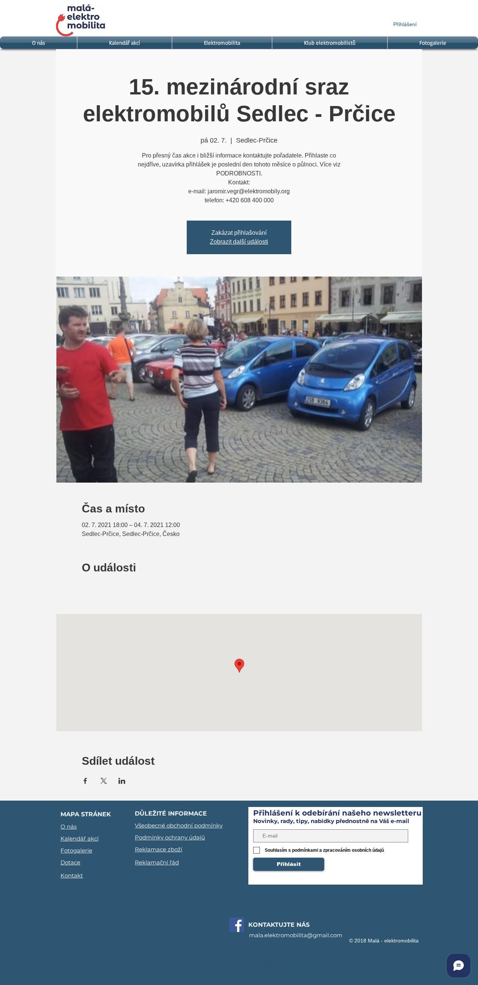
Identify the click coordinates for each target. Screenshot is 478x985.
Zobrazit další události (239, 242)
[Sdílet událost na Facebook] (85, 781)
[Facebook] (236, 924)
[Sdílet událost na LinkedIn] (121, 781)
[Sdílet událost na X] (103, 781)
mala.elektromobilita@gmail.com (295, 935)
